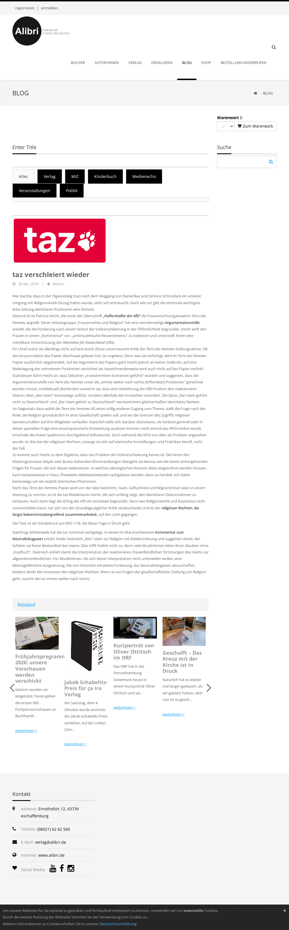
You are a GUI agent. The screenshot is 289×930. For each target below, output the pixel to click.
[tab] (23, 176)
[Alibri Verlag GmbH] (48, 30)
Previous (14, 688)
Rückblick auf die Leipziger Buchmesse (180, 662)
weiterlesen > (26, 743)
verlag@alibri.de (50, 842)
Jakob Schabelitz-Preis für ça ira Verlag (37, 688)
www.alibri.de (51, 855)
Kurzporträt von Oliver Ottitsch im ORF (84, 651)
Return (58, 283)
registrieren (24, 7)
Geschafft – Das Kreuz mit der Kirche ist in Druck (133, 662)
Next (207, 688)
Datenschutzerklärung (118, 923)
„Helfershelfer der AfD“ (122, 315)
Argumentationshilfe (182, 322)
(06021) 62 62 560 (53, 829)
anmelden (49, 7)
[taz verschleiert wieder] (60, 240)
